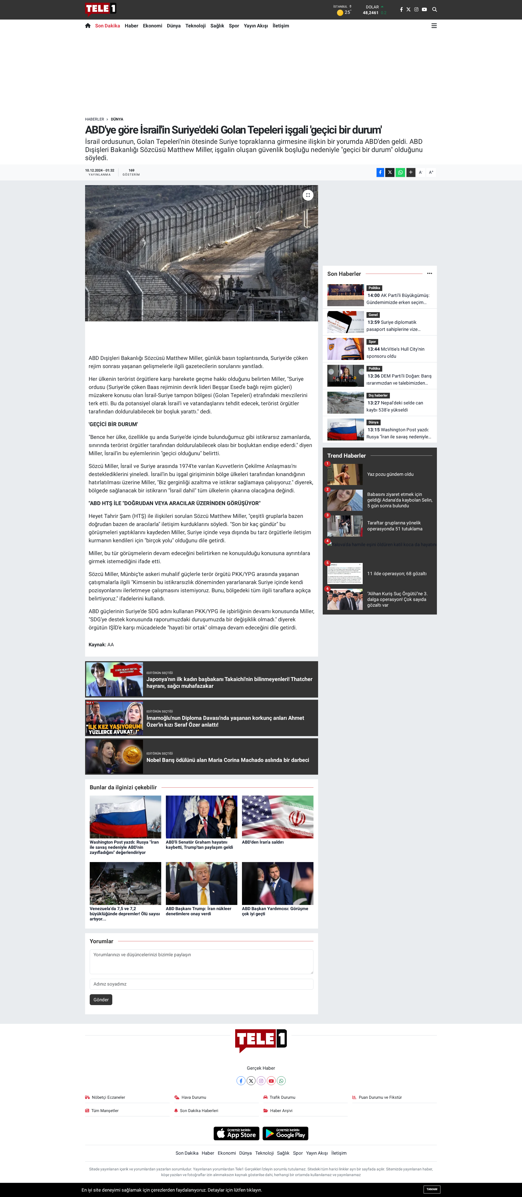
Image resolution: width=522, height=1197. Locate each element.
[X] (251, 1080)
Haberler (94, 119)
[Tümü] (429, 273)
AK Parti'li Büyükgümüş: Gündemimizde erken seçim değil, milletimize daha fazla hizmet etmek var (398, 299)
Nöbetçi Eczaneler (108, 1097)
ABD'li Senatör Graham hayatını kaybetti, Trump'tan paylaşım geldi (199, 845)
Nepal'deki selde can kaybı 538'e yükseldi (394, 406)
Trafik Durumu (282, 1097)
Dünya (174, 25)
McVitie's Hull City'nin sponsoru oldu (395, 352)
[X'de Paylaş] (389, 172)
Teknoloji (195, 25)
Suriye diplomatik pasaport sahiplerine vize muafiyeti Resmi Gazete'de (393, 326)
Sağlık (217, 25)
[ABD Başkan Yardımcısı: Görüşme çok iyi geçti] (277, 883)
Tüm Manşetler (105, 1110)
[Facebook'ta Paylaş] (380, 172)
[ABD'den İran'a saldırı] (277, 816)
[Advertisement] (261, 74)
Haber (131, 25)
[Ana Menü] (434, 25)
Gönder (101, 999)
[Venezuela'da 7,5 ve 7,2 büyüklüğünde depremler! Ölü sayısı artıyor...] (125, 883)
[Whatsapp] (281, 1080)
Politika (374, 288)
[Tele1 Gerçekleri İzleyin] (100, 9)
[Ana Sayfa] (89, 25)
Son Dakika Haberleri (199, 1110)
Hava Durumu (194, 1097)
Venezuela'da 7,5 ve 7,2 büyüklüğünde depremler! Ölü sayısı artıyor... (125, 913)
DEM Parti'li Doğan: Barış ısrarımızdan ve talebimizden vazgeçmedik (399, 380)
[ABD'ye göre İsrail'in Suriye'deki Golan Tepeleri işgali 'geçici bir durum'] (201, 253)
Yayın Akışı (256, 25)
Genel (373, 315)
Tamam (432, 1189)
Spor (234, 25)
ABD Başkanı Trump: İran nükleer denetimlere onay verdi (198, 911)
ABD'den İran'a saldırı (263, 842)
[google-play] (286, 1133)
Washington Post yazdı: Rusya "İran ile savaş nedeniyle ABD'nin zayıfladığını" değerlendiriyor (124, 847)
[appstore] (236, 1133)
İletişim (281, 25)
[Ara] (434, 9)
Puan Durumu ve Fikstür (380, 1097)
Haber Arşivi (281, 1110)
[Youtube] (271, 1080)
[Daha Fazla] (410, 172)
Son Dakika (107, 25)
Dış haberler (378, 395)
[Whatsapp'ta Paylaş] (400, 172)
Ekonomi (152, 25)
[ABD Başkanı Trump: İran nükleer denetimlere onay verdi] (201, 883)
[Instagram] (261, 1080)
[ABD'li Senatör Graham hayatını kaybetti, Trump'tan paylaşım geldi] (201, 816)
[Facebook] (241, 1080)
